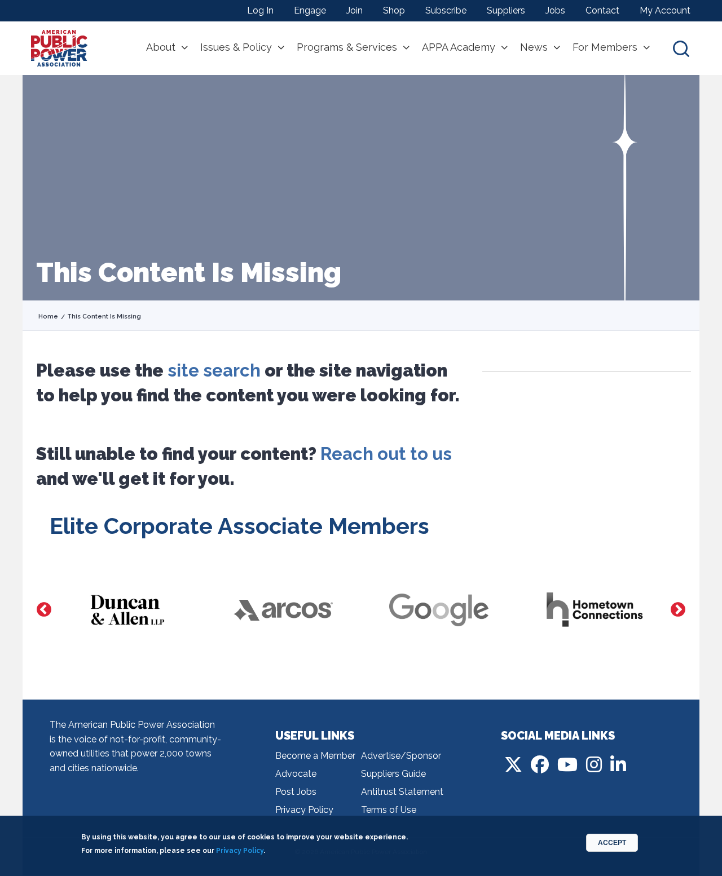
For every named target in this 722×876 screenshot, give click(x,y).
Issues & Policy (236, 47)
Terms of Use (388, 809)
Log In (260, 10)
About (160, 47)
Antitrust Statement (402, 791)
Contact (602, 10)
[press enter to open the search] (681, 48)
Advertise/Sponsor (401, 755)
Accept (612, 843)
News (534, 47)
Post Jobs (295, 791)
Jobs (555, 10)
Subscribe (445, 10)
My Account (665, 10)
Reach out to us (386, 454)
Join (354, 10)
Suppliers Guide (393, 773)
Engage (310, 10)
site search (214, 370)
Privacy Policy (304, 809)
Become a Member (315, 755)
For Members (605, 47)
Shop (394, 10)
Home (48, 316)
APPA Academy (458, 47)
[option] (127, 610)
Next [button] (678, 610)
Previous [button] (44, 610)
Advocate (295, 773)
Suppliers (506, 10)
